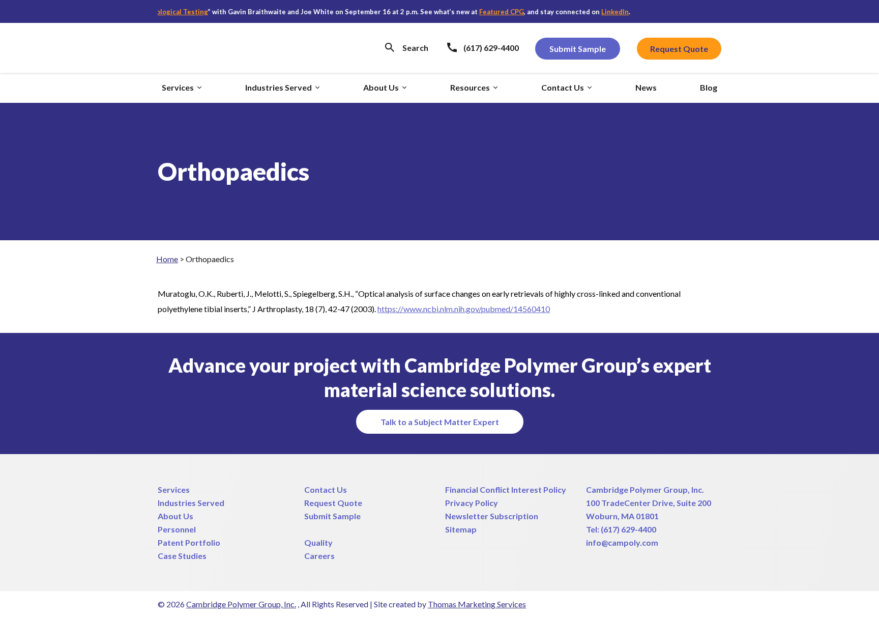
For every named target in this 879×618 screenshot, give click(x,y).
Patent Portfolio (189, 542)
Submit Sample (332, 516)
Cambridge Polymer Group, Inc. (645, 489)
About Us (175, 516)
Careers (319, 555)
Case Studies (182, 555)
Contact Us (325, 489)
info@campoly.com (622, 542)
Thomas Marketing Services (477, 604)
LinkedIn (605, 12)
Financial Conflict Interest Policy (505, 489)
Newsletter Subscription (491, 516)
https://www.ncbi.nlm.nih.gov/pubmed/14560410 (463, 309)
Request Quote (333, 503)
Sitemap (461, 529)
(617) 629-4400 (628, 529)
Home (167, 259)
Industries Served (191, 503)
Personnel (177, 529)
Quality (318, 542)
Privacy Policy (471, 503)
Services (174, 489)
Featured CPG (492, 12)
